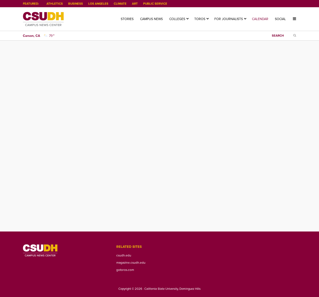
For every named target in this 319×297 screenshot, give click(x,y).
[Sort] (81, 75)
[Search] (64, 75)
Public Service (155, 3)
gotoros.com (125, 269)
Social (280, 19)
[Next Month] (37, 75)
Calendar (260, 19)
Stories (127, 19)
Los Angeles (98, 3)
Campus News (151, 19)
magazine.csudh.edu (130, 262)
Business (75, 3)
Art (135, 3)
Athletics (54, 3)
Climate (120, 3)
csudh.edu (123, 255)
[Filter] (73, 75)
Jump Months (98, 75)
